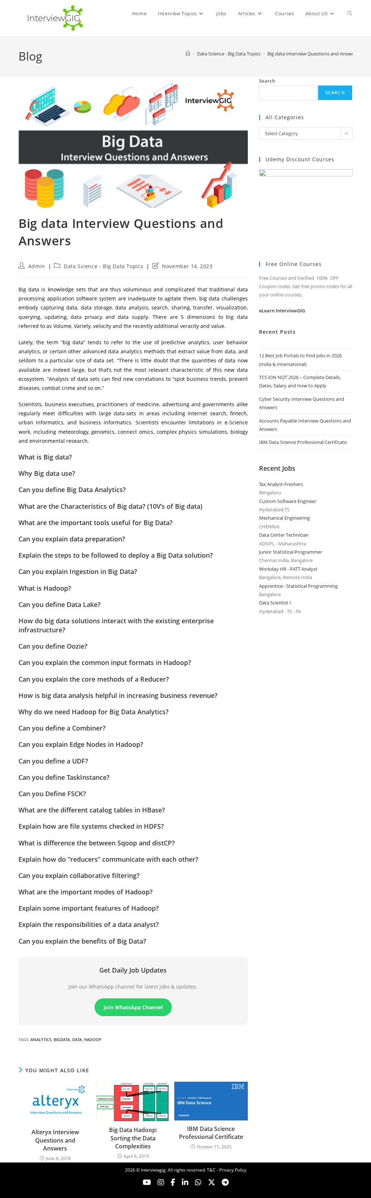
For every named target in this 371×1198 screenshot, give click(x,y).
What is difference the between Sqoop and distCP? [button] (96, 843)
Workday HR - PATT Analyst (288, 569)
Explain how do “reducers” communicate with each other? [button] (108, 859)
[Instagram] (161, 1182)
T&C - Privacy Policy (226, 1170)
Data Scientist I (275, 602)
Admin (36, 266)
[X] (198, 1182)
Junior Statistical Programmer (290, 552)
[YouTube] (147, 1182)
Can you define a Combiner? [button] (61, 728)
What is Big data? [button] (45, 457)
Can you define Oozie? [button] (52, 646)
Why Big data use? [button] (46, 473)
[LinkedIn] (185, 1182)
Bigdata (62, 1039)
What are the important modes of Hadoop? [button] (85, 891)
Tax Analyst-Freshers (281, 484)
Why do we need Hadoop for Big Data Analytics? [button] (93, 711)
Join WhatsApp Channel (133, 1007)
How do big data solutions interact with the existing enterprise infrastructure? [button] (116, 625)
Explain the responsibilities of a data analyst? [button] (88, 924)
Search (267, 81)
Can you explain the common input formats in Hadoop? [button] (104, 662)
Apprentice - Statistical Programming (298, 586)
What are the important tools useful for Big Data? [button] (95, 522)
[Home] (188, 53)
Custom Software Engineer (287, 501)
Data (77, 1039)
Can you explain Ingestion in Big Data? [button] (77, 571)
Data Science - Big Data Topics (103, 266)
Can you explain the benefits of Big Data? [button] (82, 941)
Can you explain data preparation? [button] (71, 538)
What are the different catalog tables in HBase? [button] (91, 810)
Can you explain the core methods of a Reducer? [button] (93, 679)
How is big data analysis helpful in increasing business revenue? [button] (117, 695)
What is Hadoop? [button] (44, 588)
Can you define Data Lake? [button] (59, 604)
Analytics (40, 1039)
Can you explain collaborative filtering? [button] (78, 875)
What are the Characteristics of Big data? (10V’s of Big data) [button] (110, 506)
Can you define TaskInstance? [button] (63, 777)
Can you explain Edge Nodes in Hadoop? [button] (80, 744)
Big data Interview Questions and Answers (312, 53)
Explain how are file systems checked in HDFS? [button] (91, 826)
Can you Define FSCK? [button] (52, 793)
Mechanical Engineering (284, 518)
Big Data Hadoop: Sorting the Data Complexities (133, 1138)
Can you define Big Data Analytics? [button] (72, 489)
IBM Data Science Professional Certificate (211, 1133)
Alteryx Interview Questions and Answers (55, 1140)
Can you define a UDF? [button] (53, 761)
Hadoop (92, 1039)
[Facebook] (173, 1182)
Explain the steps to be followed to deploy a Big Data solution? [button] (115, 555)
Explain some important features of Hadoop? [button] (88, 908)
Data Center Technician (284, 535)
